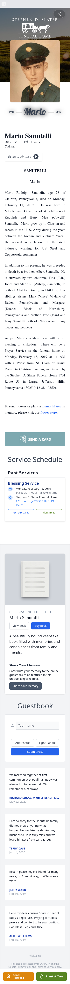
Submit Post (35, 751)
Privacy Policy (24, 967)
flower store (48, 412)
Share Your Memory (25, 686)
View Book (19, 625)
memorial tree (51, 406)
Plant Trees (49, 512)
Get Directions (21, 512)
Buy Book (40, 625)
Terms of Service (46, 967)
